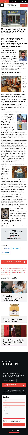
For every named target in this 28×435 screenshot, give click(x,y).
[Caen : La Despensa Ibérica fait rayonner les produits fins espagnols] (14, 331)
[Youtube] (18, 431)
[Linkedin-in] (12, 431)
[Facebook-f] (10, 431)
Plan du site (12, 392)
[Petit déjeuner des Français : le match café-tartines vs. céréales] (14, 287)
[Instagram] (15, 431)
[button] (2, 5)
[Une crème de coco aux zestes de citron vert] (14, 310)
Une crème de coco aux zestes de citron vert (12, 320)
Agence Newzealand (21, 392)
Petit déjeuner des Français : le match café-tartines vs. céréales (13, 298)
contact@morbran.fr (14, 236)
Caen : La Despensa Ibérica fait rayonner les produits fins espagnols (14, 342)
